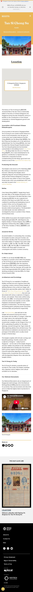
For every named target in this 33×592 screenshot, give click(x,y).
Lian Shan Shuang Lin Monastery (12, 293)
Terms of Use (8, 564)
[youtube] (11, 548)
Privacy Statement (9, 557)
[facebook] (4, 548)
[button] (30, 422)
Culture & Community (23, 32)
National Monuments (10, 32)
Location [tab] (16, 62)
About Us (6, 535)
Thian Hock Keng (12, 291)
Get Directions (16, 87)
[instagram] (8, 548)
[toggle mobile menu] (30, 17)
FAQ (4, 542)
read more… (16, 9)
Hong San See (22, 291)
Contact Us (6, 539)
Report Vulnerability (10, 560)
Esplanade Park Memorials (22, 160)
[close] (30, 7)
